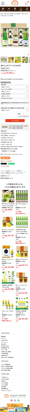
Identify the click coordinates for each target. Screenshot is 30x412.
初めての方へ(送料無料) (7, 357)
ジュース (3, 338)
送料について (5, 158)
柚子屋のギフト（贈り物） (15, 13)
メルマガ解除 (4, 385)
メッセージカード (6, 89)
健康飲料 (3, 336)
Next (27, 35)
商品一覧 (7, 13)
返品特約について (5, 176)
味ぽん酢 (3, 344)
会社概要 (3, 387)
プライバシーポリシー (6, 390)
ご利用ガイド (4, 377)
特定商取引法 (4, 388)
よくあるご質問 (5, 379)
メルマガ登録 (4, 383)
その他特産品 (4, 353)
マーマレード (4, 342)
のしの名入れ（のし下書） (6, 98)
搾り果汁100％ (5, 346)
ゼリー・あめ (4, 350)
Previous (2, 35)
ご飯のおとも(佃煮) (6, 351)
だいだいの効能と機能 (7, 368)
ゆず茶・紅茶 (4, 340)
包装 (3, 84)
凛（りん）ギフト (25, 13)
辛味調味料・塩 (5, 348)
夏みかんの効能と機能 (7, 366)
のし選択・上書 (5, 93)
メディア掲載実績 (5, 364)
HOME (1, 13)
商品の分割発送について (7, 178)
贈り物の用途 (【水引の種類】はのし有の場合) (12, 108)
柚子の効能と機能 (5, 370)
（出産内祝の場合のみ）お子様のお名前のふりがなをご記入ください (15, 103)
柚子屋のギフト (5, 355)
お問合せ (3, 381)
